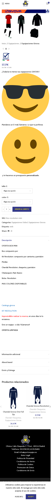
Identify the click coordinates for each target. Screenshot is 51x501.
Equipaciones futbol (20, 222)
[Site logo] (25, 3)
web (11, 226)
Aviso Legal (25, 455)
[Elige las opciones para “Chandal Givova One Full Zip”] (13, 406)
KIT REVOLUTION (9, 311)
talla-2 (4, 186)
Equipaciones (13, 43)
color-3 (5, 197)
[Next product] (8, 48)
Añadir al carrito (22, 209)
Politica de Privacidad (25, 458)
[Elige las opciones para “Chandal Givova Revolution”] (38, 400)
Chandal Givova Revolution (37, 406)
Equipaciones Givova (30, 43)
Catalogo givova (8, 305)
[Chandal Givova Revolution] (37, 395)
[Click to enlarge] (6, 35)
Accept (31, 497)
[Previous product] (3, 48)
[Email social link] (8, 231)
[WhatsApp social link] (11, 231)
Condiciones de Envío (25, 470)
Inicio (4, 43)
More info (19, 497)
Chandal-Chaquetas (13, 418)
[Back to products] (6, 48)
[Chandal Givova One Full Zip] (13, 397)
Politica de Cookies (25, 464)
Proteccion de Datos (25, 467)
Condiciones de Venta (26, 461)
